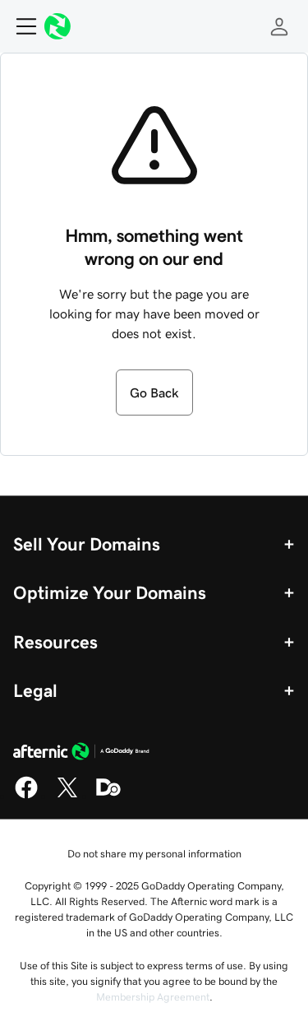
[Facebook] (26, 795)
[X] (67, 795)
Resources (55, 642)
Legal (35, 690)
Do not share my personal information (154, 853)
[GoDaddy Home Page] (81, 754)
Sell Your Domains (86, 544)
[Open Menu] (19, 26)
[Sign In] (279, 26)
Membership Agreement (152, 997)
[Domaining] (108, 795)
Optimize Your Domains (109, 592)
